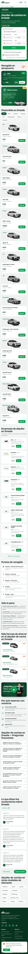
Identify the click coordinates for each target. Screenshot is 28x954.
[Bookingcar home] (5, 2)
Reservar (22, 140)
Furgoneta (5, 120)
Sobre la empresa (5, 931)
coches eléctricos (7, 94)
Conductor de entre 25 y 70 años (11, 55)
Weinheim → (6, 886)
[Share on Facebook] (2, 925)
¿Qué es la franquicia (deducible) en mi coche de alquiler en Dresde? (14, 756)
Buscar (14, 47)
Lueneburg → (15, 890)
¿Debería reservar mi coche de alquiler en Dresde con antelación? (14, 743)
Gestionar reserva (19, 931)
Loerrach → (22, 886)
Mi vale (16, 934)
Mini (9, 113)
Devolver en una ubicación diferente (12, 52)
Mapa (16, 82)
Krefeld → (5, 897)
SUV (4, 117)
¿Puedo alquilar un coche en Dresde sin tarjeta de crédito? (14, 762)
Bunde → (14, 886)
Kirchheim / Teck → (15, 897)
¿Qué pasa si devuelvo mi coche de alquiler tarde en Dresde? (14, 781)
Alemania (7, 6)
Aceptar (6, 950)
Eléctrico (19, 117)
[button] (4, 31)
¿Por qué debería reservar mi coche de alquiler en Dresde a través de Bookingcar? (14, 775)
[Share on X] (6, 925)
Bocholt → (5, 901)
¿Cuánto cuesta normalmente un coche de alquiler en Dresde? (14, 768)
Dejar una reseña (20, 871)
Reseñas (3, 939)
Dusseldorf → (6, 890)
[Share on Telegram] (16, 925)
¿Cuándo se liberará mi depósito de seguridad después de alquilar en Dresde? (14, 750)
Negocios (23, 113)
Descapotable (11, 117)
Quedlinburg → (15, 894)
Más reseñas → (7, 871)
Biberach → (21, 901)
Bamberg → (5, 894)
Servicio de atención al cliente (6, 934)
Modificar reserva (19, 938)
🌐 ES (20, 2)
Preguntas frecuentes (6, 937)
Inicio (2, 6)
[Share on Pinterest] (9, 925)
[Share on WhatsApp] (13, 925)
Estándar (15, 113)
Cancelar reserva (18, 936)
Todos (4, 113)
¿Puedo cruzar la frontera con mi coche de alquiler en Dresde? (14, 787)
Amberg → (13, 901)
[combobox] (15, 31)
